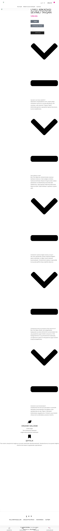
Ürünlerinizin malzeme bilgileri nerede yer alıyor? (42, 254)
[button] (49, 3)
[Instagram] (42, 3)
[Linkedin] (44, 3)
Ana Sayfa (19, 6)
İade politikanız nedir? (36, 175)
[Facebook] (41, 3)
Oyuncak (38, 6)
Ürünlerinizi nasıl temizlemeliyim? (38, 406)
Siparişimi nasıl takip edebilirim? (38, 100)
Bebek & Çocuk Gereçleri (29, 6)
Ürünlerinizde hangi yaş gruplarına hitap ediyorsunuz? (43, 328)
